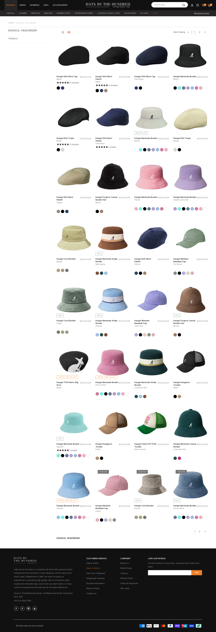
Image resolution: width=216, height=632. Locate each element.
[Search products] (184, 5)
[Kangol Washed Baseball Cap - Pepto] (192, 273)
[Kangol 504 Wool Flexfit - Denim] (101, 90)
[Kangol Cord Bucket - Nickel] (62, 270)
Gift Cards (124, 588)
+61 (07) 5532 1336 (22, 600)
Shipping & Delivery (95, 578)
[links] (16, 608)
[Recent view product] (197, 5)
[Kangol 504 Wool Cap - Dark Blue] (62, 88)
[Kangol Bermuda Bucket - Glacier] (192, 88)
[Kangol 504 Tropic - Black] (58, 149)
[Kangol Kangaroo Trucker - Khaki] (179, 396)
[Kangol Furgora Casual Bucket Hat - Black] (97, 211)
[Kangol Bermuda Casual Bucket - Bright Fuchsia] (179, 458)
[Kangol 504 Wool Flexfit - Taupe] (106, 90)
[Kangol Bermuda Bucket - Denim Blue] (183, 88)
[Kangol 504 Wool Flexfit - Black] (97, 90)
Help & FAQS (92, 563)
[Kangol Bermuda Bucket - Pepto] (200, 88)
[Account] (192, 5)
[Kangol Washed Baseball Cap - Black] (179, 273)
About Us (124, 563)
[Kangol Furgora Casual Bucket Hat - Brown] (101, 211)
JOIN (197, 573)
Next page (205, 32)
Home (11, 23)
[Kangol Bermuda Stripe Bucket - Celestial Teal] (101, 273)
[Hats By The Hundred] (108, 5)
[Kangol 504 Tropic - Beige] (62, 149)
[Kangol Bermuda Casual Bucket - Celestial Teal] (175, 458)
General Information (95, 583)
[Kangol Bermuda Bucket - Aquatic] (179, 88)
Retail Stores (126, 568)
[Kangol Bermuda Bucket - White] (205, 88)
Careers (124, 573)
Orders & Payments (129, 583)
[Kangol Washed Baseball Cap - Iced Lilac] (183, 273)
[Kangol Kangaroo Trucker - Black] (175, 396)
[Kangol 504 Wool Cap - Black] (58, 88)
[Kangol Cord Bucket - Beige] (58, 270)
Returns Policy (92, 588)
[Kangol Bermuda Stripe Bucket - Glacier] (106, 273)
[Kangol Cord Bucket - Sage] (67, 270)
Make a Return (93, 568)
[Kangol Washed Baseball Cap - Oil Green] (175, 273)
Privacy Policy (126, 578)
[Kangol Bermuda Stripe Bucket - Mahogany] (97, 273)
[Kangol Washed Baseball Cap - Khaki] (188, 273)
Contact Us (91, 593)
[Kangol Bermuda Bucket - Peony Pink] (196, 88)
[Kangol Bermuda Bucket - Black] (175, 88)
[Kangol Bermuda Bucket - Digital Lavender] (188, 88)
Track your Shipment (95, 573)
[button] (88, 44)
